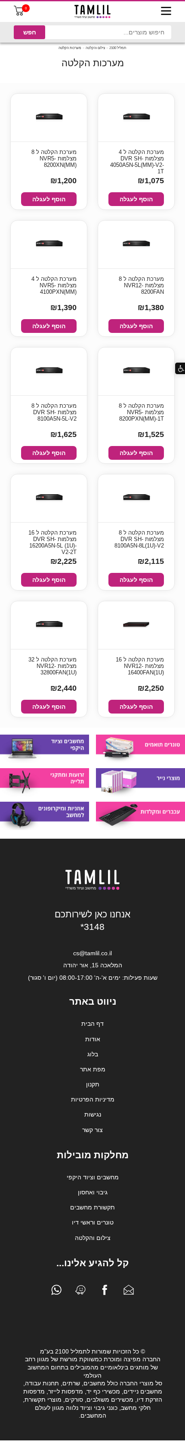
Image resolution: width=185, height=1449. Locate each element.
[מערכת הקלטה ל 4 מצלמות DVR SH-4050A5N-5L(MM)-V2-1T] (136, 117)
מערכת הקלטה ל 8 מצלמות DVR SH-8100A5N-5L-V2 (54, 412)
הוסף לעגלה (136, 199)
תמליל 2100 (117, 48)
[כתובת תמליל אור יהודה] (80, 1292)
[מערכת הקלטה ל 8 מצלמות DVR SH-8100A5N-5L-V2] (49, 371)
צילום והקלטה (95, 48)
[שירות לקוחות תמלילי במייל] (129, 1292)
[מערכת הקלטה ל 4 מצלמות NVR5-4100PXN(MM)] (49, 244)
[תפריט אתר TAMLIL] (166, 12)
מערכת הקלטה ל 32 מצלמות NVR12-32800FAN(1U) (52, 666)
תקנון (92, 1084)
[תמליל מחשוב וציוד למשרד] (92, 888)
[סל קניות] (19, 13)
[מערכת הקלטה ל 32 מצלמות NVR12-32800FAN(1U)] (49, 625)
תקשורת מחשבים (92, 1207)
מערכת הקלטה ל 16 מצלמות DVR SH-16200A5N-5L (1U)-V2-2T (52, 539)
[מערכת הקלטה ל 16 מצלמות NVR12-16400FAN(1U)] (136, 625)
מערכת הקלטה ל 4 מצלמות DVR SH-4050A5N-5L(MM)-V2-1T (137, 159)
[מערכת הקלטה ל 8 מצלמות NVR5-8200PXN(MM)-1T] (136, 371)
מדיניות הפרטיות (92, 1099)
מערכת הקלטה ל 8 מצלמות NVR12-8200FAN (141, 285)
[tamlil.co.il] (92, 11)
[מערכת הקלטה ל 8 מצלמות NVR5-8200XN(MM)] (49, 117)
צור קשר (92, 1129)
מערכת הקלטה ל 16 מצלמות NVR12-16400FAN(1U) (140, 666)
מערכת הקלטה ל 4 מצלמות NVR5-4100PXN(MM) (54, 285)
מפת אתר (92, 1069)
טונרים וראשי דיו (93, 1222)
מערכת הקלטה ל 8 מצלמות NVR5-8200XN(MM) (54, 158)
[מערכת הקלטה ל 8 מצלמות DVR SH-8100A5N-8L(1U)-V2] (136, 498)
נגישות (92, 1114)
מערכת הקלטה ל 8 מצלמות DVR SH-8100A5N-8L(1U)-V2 (139, 539)
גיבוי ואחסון (93, 1192)
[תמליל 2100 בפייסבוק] (104, 1292)
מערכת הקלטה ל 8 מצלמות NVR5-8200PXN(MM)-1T (141, 412)
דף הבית (92, 1023)
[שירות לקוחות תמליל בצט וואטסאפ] (56, 1292)
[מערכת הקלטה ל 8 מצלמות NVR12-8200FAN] (136, 244)
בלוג (92, 1054)
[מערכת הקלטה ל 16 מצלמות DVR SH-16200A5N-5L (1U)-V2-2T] (49, 498)
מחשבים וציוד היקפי (93, 1177)
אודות (92, 1039)
